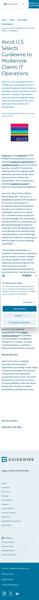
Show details (28, 302)
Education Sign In (8, 546)
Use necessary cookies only (19, 322)
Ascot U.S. (7, 155)
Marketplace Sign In (8, 550)
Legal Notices (8, 579)
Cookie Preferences (10, 584)
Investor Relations (8, 508)
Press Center (22, 19)
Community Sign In (8, 542)
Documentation (7, 500)
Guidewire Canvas (19, 183)
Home (4, 19)
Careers (4, 483)
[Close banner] (36, 275)
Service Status (6, 525)
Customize (18, 315)
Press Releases (7, 24)
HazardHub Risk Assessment (11, 521)
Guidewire (21, 155)
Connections (6, 492)
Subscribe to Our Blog (11, 427)
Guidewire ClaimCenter (21, 161)
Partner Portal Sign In (9, 555)
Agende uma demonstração (34, 4)
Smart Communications (15, 334)
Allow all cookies (19, 309)
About (12, 19)
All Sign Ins (9, 538)
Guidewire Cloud (10, 164)
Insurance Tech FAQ (8, 513)
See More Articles (9, 420)
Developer (5, 496)
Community (6, 487)
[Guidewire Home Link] (18, 459)
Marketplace (6, 517)
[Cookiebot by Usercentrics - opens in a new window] (23, 275)
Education (5, 504)
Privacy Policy (8, 573)
